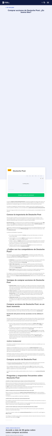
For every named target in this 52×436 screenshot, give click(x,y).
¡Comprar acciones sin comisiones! (26, 195)
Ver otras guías (10, 7)
